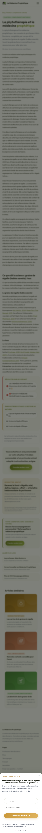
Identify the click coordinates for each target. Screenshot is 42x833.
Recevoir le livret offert (21, 816)
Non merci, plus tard (21, 830)
